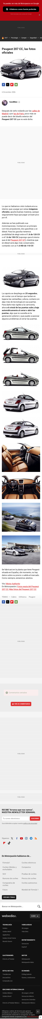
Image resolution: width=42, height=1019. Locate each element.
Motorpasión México (28, 1003)
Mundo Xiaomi (7, 941)
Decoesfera (6, 977)
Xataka (5, 928)
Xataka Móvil (7, 931)
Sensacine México (28, 996)
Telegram (31, 838)
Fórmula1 (6, 863)
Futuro (5, 890)
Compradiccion (7, 981)
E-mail (16, 84)
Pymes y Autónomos (28, 977)
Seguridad (33, 38)
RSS (36, 838)
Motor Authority (13, 583)
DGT (6, 38)
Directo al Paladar (8, 959)
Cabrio (13, 597)
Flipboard (12, 84)
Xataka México (7, 993)
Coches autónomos (29, 883)
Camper (23, 38)
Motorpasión (26, 959)
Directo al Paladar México (11, 1003)
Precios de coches (29, 878)
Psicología (14, 38)
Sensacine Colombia (28, 999)
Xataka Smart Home (9, 938)
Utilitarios (22, 597)
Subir (33, 916)
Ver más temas (9, 897)
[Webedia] (9, 917)
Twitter (7, 84)
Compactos (26, 867)
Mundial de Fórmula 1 (30, 890)
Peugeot (32, 597)
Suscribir (35, 818)
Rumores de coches (10, 878)
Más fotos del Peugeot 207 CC (22, 589)
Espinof (24, 947)
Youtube (21, 838)
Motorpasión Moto (28, 962)
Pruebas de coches (29, 874)
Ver (22, 704)
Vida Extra (25, 931)
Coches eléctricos (29, 863)
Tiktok (9, 843)
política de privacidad (30, 823)
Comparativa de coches (9, 884)
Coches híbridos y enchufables (10, 868)
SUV (4, 874)
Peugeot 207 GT (18, 240)
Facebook (3, 84)
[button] (14, 102)
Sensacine (25, 944)
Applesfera (6, 935)
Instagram (26, 838)
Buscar (39, 906)
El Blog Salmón (27, 974)
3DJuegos (25, 928)
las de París (19, 113)
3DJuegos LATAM (27, 993)
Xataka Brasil (7, 996)
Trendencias (7, 974)
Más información (32, 1016)
